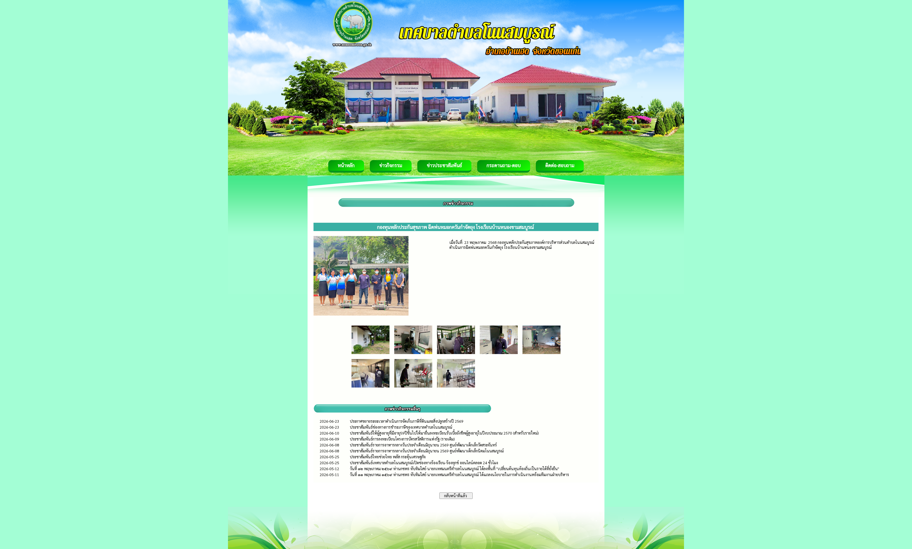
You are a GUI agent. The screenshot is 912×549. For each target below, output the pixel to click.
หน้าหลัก (346, 165)
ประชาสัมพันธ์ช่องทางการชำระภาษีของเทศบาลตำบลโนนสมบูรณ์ (401, 427)
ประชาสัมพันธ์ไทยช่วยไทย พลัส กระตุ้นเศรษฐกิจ (388, 456)
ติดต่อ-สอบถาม (559, 165)
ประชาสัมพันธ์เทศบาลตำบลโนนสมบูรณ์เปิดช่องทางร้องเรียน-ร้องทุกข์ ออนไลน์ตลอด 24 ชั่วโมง (424, 462)
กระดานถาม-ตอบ (504, 165)
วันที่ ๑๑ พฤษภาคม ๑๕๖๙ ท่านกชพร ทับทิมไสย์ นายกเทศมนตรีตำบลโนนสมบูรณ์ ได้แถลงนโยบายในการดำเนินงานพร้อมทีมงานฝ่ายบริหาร (459, 474)
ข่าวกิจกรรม (390, 165)
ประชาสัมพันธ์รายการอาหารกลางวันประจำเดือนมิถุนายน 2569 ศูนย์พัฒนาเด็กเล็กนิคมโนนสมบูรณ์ (427, 450)
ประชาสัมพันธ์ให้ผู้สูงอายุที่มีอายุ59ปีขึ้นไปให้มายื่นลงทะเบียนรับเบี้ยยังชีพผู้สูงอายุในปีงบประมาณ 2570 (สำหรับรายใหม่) (444, 433)
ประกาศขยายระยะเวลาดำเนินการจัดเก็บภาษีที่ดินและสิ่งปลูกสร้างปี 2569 (406, 421)
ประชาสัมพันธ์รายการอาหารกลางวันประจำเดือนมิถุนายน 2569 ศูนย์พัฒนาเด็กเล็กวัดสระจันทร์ (423, 444)
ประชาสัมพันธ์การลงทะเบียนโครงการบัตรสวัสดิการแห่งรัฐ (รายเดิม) (402, 438)
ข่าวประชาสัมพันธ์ (444, 165)
